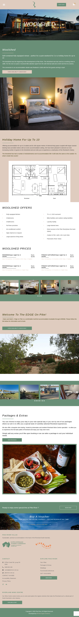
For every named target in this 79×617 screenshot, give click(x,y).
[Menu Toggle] (4, 4)
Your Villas (43, 562)
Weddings (43, 568)
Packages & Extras (45, 565)
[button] (2, 287)
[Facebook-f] (3, 584)
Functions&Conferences (47, 570)
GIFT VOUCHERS (45, 573)
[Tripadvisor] (6, 584)
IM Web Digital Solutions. (43, 613)
